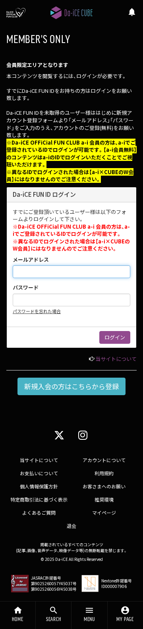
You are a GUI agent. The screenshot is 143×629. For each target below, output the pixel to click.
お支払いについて (39, 473)
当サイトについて (116, 359)
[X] (59, 434)
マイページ (104, 512)
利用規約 (104, 473)
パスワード (26, 287)
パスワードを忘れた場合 (37, 311)
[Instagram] (82, 434)
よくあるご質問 (39, 512)
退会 (71, 525)
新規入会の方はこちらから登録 (71, 386)
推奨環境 (104, 499)
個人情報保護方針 (39, 486)
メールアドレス (31, 259)
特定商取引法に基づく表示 (39, 499)
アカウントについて (104, 460)
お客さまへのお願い (104, 486)
